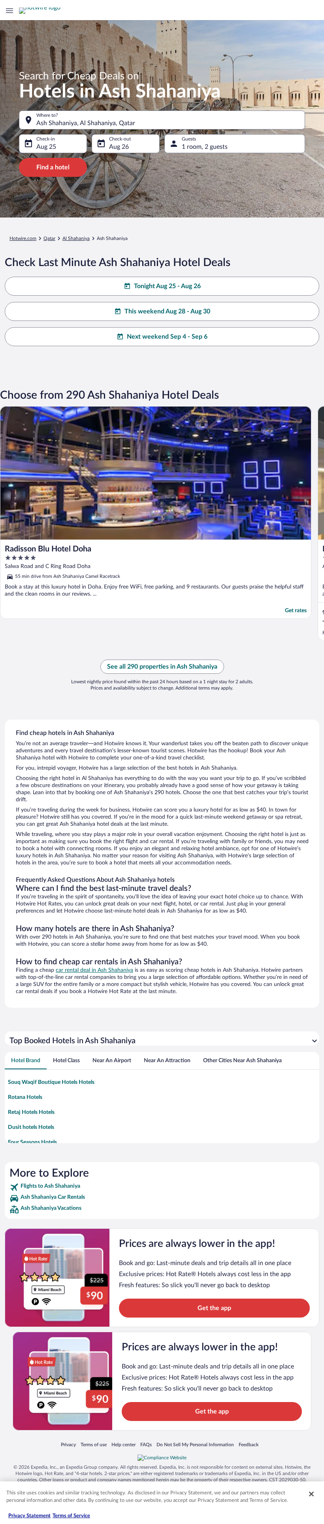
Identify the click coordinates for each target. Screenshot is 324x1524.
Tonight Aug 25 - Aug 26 (167, 286)
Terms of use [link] (94, 1444)
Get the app (214, 1308)
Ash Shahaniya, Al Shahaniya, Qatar (85, 123)
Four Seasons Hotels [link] (32, 1142)
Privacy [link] (68, 1444)
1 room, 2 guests (205, 147)
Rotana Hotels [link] (25, 1097)
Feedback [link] (248, 1444)
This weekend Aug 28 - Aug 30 (167, 311)
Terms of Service (71, 1515)
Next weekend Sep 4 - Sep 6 (167, 337)
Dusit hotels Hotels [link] (31, 1127)
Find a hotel (53, 167)
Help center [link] (123, 1444)
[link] (162, 1187)
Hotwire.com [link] (22, 238)
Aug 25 (46, 147)
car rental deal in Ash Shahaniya (94, 970)
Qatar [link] (49, 238)
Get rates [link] (296, 610)
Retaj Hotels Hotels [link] (31, 1112)
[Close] (311, 1494)
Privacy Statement (29, 1515)
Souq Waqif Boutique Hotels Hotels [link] (51, 1082)
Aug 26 (119, 147)
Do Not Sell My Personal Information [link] (195, 1444)
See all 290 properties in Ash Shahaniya (162, 667)
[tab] (26, 1060)
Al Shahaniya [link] (76, 238)
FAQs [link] (146, 1444)
